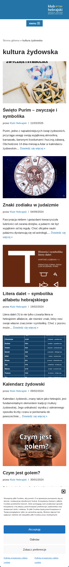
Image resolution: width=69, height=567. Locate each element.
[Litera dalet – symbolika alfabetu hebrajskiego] (34, 266)
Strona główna (11, 40)
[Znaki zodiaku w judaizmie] (34, 177)
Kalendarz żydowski (24, 384)
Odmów (34, 539)
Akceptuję (34, 529)
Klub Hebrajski (18, 123)
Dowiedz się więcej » (32, 148)
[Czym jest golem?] (34, 445)
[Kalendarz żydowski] (34, 356)
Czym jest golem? (21, 472)
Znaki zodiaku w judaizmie (31, 204)
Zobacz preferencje (34, 549)
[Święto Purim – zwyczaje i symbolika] (34, 82)
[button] (63, 491)
